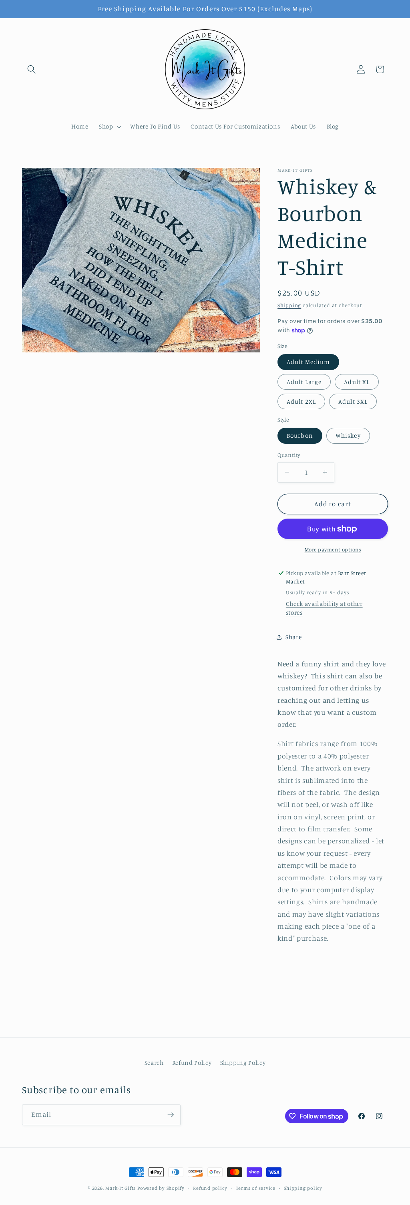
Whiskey (348, 435)
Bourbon (300, 435)
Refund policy (210, 1188)
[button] (31, 69)
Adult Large (304, 382)
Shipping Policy (243, 1062)
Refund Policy (192, 1062)
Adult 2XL (301, 401)
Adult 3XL (353, 401)
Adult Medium (308, 362)
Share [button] (293, 637)
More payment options (333, 549)
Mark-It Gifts (120, 1188)
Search (154, 1062)
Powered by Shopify (161, 1188)
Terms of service (255, 1188)
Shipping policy (303, 1188)
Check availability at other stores (324, 608)
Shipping (289, 305)
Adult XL (357, 382)
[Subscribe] (170, 1114)
